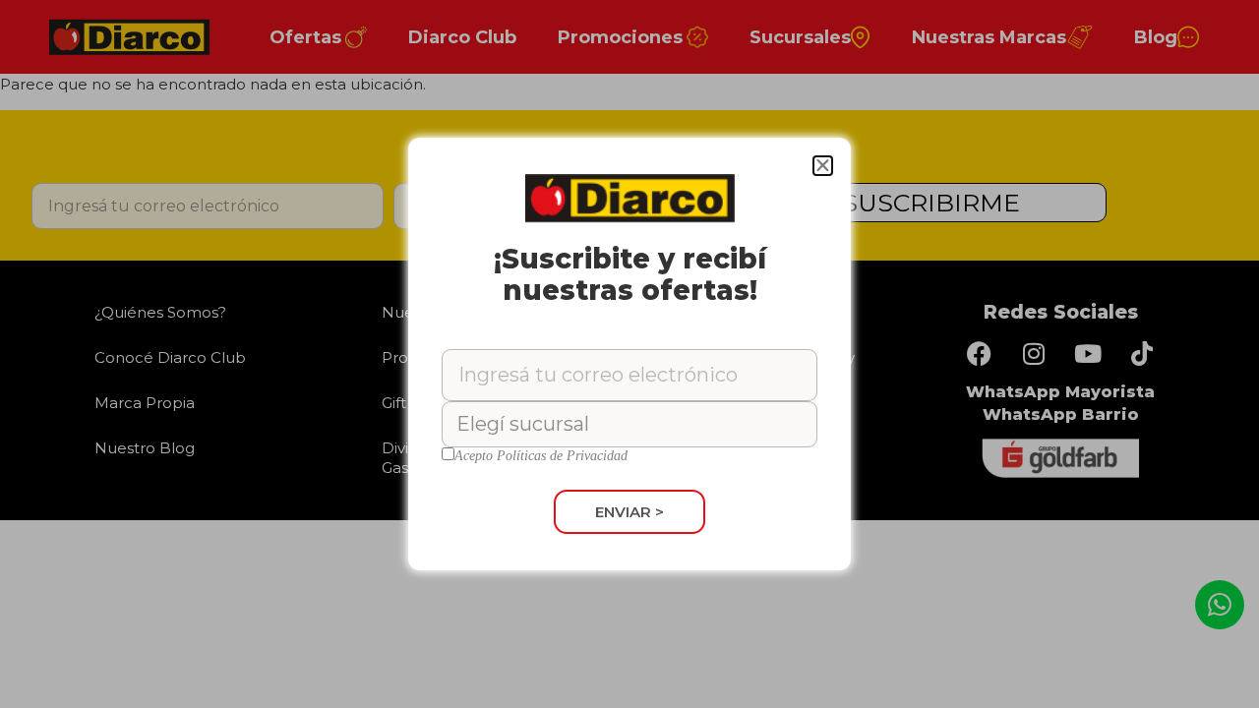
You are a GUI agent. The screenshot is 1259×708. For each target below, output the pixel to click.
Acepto (541, 456)
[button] (822, 165)
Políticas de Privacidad (562, 455)
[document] (629, 354)
